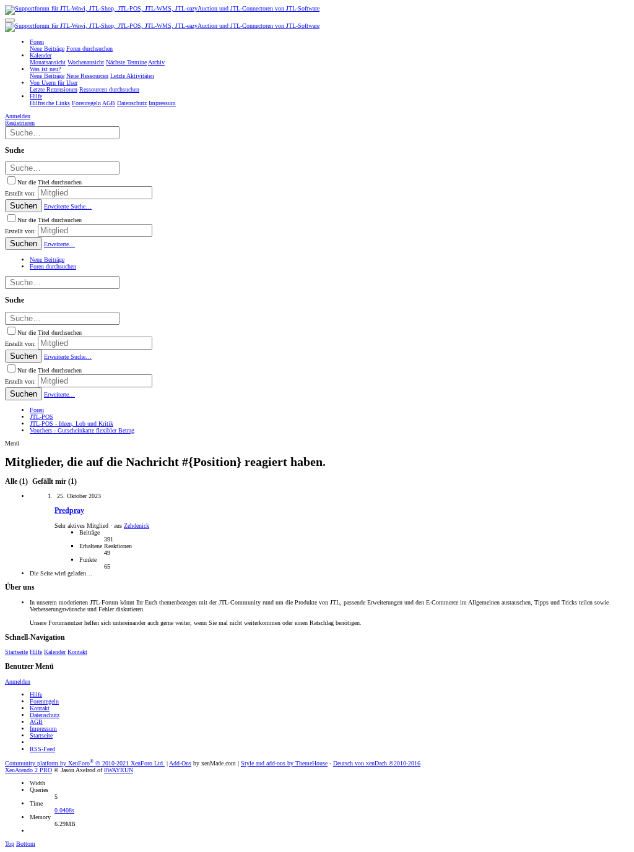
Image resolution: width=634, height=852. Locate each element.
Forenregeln (44, 701)
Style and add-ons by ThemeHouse (284, 763)
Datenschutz (44, 715)
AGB (36, 721)
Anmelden (17, 681)
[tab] (53, 482)
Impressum (43, 728)
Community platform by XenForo (85, 763)
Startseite (16, 651)
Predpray (69, 511)
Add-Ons (180, 763)
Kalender (55, 651)
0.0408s (64, 810)
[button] (10, 20)
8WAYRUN (118, 770)
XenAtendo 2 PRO (28, 770)
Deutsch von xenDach (376, 763)
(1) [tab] (17, 482)
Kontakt (77, 651)
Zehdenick (136, 525)
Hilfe (36, 651)
